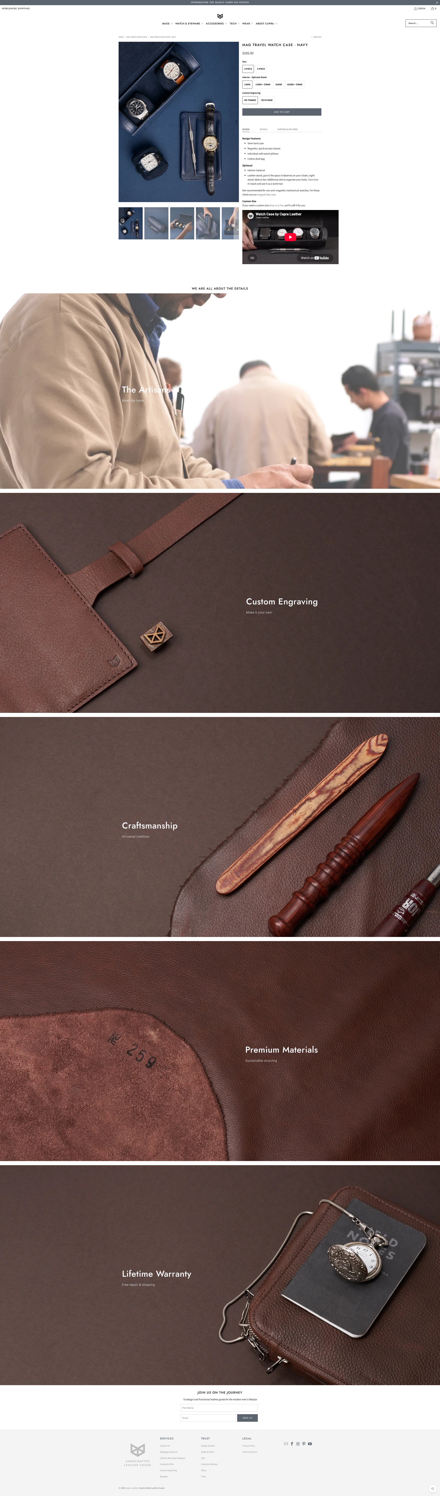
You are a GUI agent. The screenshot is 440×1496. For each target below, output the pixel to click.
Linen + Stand (263, 84)
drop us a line (276, 205)
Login (421, 8)
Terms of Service (249, 1451)
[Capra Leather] (220, 16)
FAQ (203, 1458)
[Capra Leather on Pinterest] (304, 1444)
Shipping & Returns (288, 129)
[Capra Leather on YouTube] (310, 1444)
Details (263, 129)
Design (245, 129)
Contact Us (165, 1445)
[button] (167, 23)
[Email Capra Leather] (286, 1444)
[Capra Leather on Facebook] (292, 1444)
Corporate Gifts (167, 1464)
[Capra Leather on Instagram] (298, 1444)
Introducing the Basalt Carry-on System (220, 2)
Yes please (267, 100)
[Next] (236, 122)
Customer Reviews (209, 1464)
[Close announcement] (437, 3)
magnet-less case (266, 194)
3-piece (248, 68)
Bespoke (164, 1476)
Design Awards (207, 1445)
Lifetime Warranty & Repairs (172, 1458)
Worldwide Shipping (16, 8)
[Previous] (121, 122)
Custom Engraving (168, 1470)
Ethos (203, 1470)
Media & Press (207, 1451)
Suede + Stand (294, 84)
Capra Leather (131, 1488)
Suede (279, 84)
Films (203, 1476)
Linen (247, 84)
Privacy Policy (248, 1445)
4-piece (261, 68)
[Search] (432, 23)
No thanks (250, 100)
